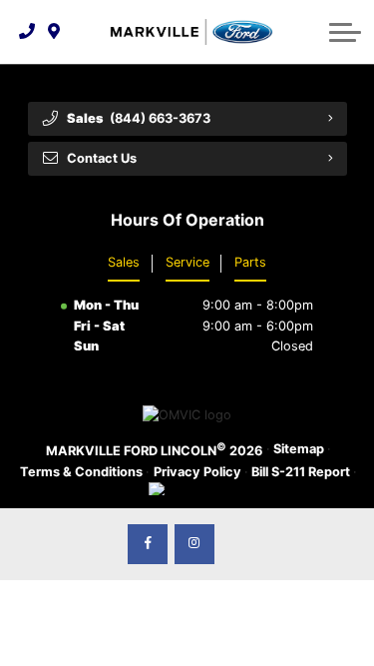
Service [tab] (187, 262)
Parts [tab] (250, 262)
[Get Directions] (54, 32)
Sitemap (298, 448)
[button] (345, 32)
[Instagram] (194, 544)
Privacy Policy (197, 471)
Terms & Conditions (81, 471)
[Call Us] (27, 32)
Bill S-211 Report (300, 471)
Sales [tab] (124, 262)
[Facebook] (148, 544)
